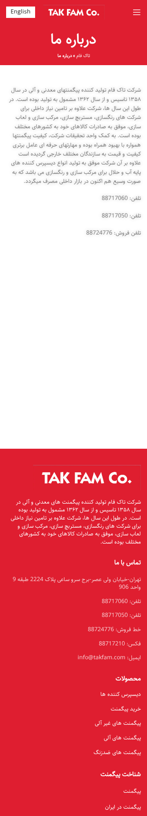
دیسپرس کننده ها (120, 694)
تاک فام (83, 55)
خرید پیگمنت (126, 708)
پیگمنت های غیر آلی (118, 723)
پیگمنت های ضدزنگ (117, 752)
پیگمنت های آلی (122, 737)
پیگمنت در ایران (123, 807)
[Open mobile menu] (137, 12)
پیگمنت (132, 791)
